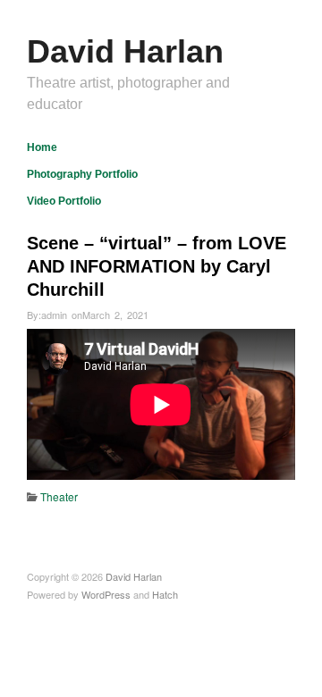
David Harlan (125, 51)
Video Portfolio (64, 201)
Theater (59, 496)
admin (54, 314)
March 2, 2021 (115, 314)
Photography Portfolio (82, 174)
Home (42, 147)
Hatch (165, 594)
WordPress (106, 594)
